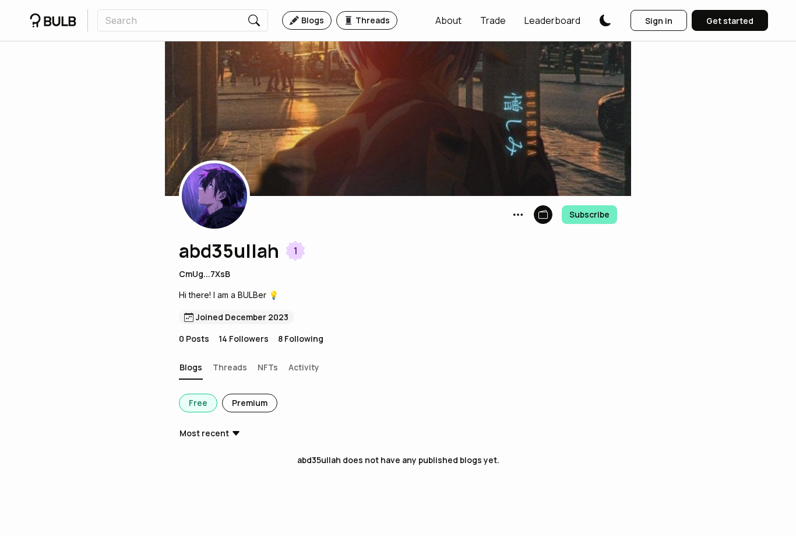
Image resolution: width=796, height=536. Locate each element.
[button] (448, 20)
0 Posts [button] (194, 338)
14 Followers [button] (244, 338)
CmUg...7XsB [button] (204, 273)
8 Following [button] (300, 338)
